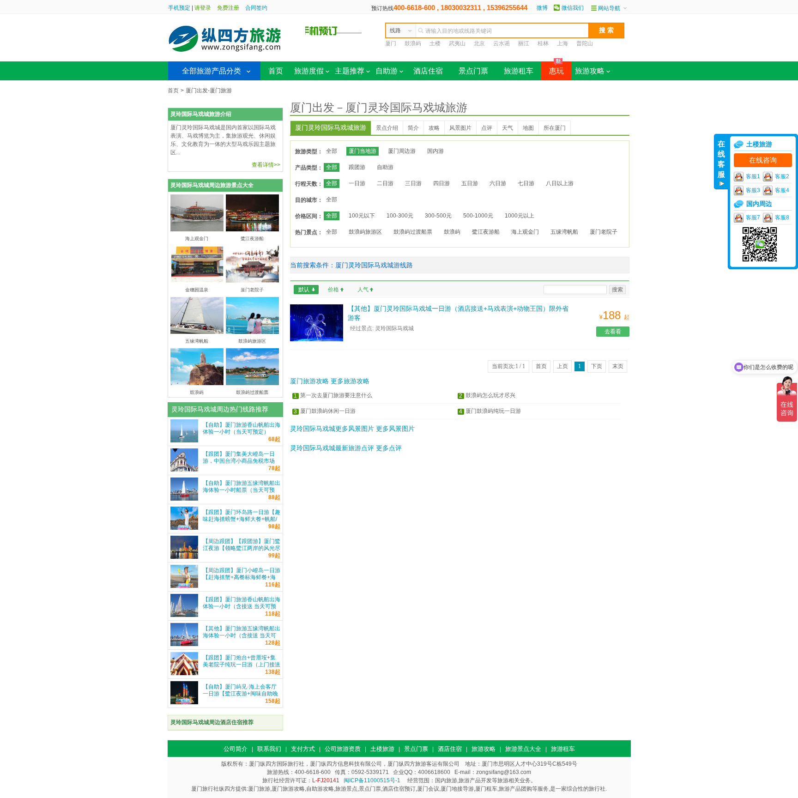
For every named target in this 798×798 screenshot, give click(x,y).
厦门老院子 (603, 232)
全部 (331, 151)
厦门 (390, 43)
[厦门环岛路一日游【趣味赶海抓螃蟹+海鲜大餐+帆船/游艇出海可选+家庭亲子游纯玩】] (184, 528)
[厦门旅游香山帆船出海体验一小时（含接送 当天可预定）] (184, 615)
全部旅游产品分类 (211, 71)
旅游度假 (309, 71)
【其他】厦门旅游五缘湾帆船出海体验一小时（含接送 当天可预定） (241, 635)
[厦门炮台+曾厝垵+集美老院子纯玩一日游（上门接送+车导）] (184, 673)
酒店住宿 (428, 71)
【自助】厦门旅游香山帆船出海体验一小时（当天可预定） (241, 428)
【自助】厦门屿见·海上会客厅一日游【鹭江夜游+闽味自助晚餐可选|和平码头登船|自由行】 (240, 693)
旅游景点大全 (523, 748)
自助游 (386, 71)
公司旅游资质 (343, 748)
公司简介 (236, 748)
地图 (528, 128)
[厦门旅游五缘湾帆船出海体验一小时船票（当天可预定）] (184, 499)
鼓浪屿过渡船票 (412, 232)
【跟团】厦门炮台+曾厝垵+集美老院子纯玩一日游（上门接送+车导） (241, 664)
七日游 (526, 183)
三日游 (413, 183)
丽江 (523, 43)
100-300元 (400, 215)
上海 (562, 43)
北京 (479, 43)
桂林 (543, 43)
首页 (275, 71)
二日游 (385, 183)
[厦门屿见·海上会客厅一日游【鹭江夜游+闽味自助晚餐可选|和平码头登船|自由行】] (184, 702)
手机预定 (179, 8)
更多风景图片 (395, 428)
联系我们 (269, 748)
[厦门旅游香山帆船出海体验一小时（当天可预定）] (184, 440)
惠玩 (552, 68)
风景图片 (460, 128)
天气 (507, 128)
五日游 (469, 183)
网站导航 (609, 8)
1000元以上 (519, 215)
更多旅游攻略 (350, 381)
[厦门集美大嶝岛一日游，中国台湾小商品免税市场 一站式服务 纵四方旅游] (184, 469)
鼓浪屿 (413, 43)
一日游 (357, 183)
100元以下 (362, 215)
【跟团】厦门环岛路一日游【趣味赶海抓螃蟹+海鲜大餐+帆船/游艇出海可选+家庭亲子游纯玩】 (241, 522)
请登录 (202, 8)
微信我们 (573, 8)
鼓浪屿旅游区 (365, 232)
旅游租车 (518, 71)
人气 (363, 289)
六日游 (498, 183)
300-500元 (438, 215)
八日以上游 (560, 183)
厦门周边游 (402, 151)
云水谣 (501, 43)
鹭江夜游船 (486, 232)
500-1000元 (478, 215)
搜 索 (606, 30)
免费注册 (228, 8)
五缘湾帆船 (564, 232)
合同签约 (256, 8)
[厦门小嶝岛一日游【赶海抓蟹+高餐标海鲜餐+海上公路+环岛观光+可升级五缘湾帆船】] (184, 586)
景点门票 (473, 71)
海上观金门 (525, 232)
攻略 (434, 128)
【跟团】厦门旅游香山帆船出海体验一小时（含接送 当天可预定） (241, 606)
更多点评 (389, 448)
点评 (486, 128)
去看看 (613, 331)
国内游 (435, 151)
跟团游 (357, 167)
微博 (542, 8)
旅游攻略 (590, 71)
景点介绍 (387, 128)
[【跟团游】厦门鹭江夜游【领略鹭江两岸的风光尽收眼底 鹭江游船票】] (184, 557)
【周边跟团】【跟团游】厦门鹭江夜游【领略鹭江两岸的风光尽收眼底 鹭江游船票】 (241, 548)
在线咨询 (763, 160)
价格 (333, 289)
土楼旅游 (382, 748)
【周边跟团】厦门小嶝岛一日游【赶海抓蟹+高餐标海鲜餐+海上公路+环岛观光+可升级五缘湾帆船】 (241, 580)
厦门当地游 (362, 151)
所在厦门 (555, 128)
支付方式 (303, 748)
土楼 (435, 43)
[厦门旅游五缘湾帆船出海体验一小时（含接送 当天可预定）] (184, 644)
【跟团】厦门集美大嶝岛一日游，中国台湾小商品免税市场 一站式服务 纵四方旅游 (239, 461)
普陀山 (584, 43)
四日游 (441, 183)
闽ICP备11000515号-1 (372, 780)
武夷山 (457, 43)
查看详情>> (266, 165)
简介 (413, 128)
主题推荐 (349, 71)
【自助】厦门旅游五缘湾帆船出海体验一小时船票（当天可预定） (241, 490)
